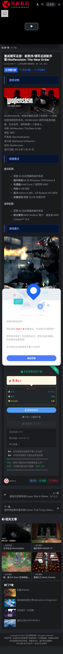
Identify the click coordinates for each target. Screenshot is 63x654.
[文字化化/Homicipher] (16, 533)
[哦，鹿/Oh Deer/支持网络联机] (16, 562)
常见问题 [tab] (26, 69)
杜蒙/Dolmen (23, 589)
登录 (52, 4)
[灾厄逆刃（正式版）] (10, 613)
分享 (34, 481)
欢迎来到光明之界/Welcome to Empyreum (37, 600)
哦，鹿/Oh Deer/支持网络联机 (15, 578)
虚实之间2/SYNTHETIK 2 (28, 620)
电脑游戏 (30, 64)
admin (12, 480)
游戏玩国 (32, 635)
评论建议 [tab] (41, 69)
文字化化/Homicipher (13, 548)
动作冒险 (38, 545)
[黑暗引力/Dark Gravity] (46, 562)
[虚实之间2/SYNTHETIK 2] (10, 623)
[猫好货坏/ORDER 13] (46, 533)
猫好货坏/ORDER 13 (43, 548)
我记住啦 (31, 358)
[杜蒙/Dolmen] (10, 593)
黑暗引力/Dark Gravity (44, 577)
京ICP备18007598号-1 (25, 643)
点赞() (55, 481)
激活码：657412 (33, 424)
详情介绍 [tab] (12, 69)
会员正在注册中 (41, 643)
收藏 (44, 481)
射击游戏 (23, 64)
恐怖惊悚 (8, 545)
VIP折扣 (32, 388)
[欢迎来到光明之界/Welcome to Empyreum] (10, 603)
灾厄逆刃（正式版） (26, 610)
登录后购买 (32, 410)
